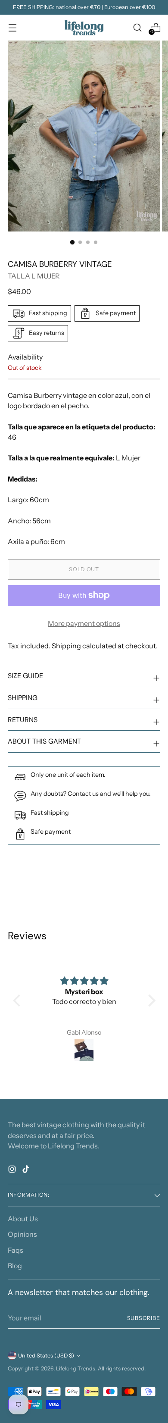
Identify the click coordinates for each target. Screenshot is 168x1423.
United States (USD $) (46, 1355)
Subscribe (143, 1318)
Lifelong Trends (75, 1368)
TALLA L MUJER (34, 276)
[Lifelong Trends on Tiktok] (27, 1170)
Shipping (66, 645)
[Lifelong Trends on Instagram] (13, 1170)
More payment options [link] (84, 623)
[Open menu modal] (12, 28)
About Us (23, 1218)
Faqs (15, 1250)
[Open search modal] (137, 28)
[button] (18, 1001)
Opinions (22, 1234)
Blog (15, 1265)
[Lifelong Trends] (84, 27)
